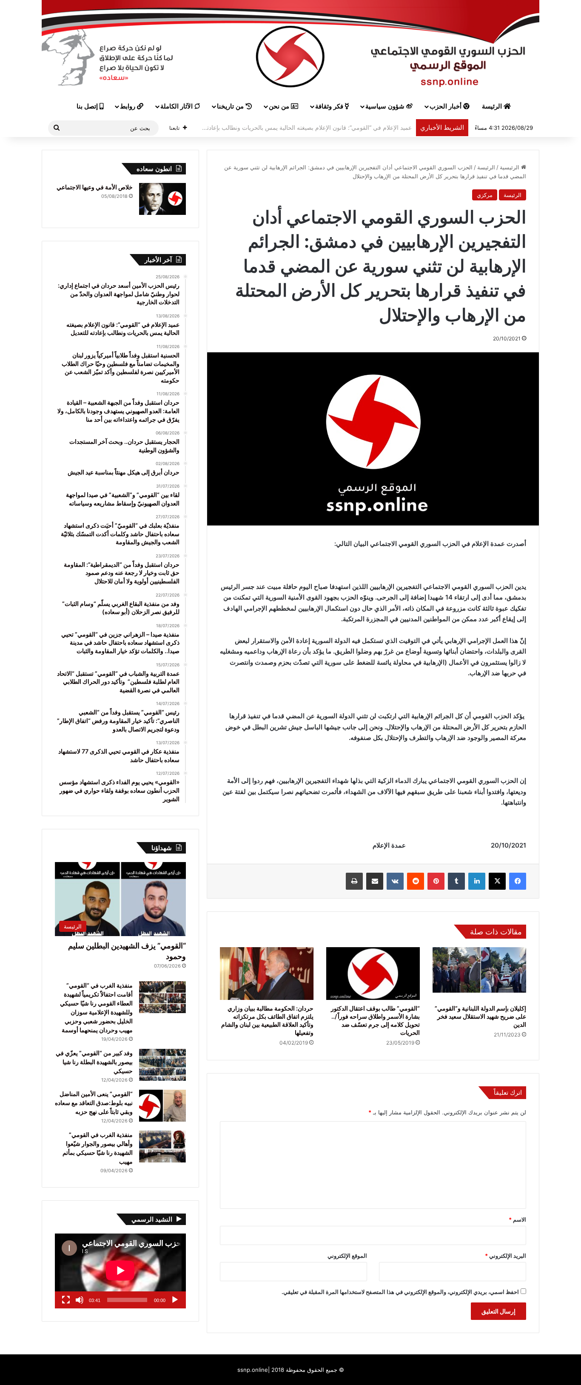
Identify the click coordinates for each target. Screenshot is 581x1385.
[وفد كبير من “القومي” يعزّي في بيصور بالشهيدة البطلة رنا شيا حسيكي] (162, 1065)
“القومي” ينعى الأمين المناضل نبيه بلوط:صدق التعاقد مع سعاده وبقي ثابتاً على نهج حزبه (94, 1102)
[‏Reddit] (415, 881)
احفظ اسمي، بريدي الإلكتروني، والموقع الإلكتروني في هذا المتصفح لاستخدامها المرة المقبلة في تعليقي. (400, 1291)
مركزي (485, 194)
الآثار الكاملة (177, 106)
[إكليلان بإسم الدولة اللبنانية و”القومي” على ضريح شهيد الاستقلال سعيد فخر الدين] (479, 973)
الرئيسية (510, 167)
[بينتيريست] (435, 881)
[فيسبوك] (517, 881)
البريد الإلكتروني (505, 1255)
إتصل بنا (88, 106)
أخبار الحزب (446, 106)
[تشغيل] (175, 1300)
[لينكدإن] (476, 881)
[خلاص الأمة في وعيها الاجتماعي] (162, 199)
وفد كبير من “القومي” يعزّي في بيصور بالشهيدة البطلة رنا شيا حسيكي (94, 1061)
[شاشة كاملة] (66, 1300)
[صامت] (79, 1300)
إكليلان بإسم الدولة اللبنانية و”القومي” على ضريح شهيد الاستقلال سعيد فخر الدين (480, 1016)
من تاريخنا (231, 106)
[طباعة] (354, 881)
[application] (120, 1271)
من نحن (280, 106)
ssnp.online (252, 1369)
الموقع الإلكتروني (347, 1255)
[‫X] (497, 881)
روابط (128, 106)
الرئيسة (493, 106)
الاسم (517, 1219)
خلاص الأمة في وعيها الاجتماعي (95, 187)
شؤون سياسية (385, 106)
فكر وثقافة (330, 106)
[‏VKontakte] (395, 881)
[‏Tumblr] (456, 881)
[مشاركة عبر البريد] (374, 881)
